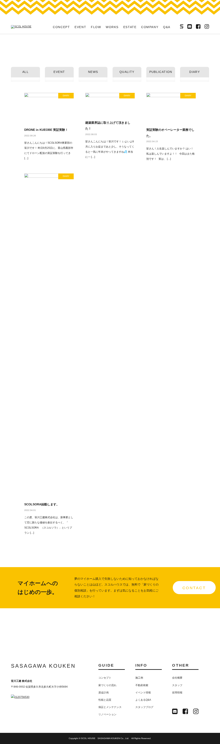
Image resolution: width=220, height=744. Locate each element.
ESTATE (130, 27)
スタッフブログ (144, 707)
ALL (25, 72)
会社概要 (177, 677)
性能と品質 (104, 699)
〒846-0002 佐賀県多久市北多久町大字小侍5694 (39, 686)
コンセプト (104, 677)
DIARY (194, 72)
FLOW (96, 27)
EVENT (80, 27)
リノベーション (107, 714)
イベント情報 (143, 692)
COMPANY (150, 27)
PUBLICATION (160, 72)
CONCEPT (61, 27)
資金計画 (103, 692)
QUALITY (126, 72)
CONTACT (194, 588)
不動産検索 (141, 685)
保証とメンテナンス (110, 707)
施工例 (139, 677)
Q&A (166, 27)
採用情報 (177, 692)
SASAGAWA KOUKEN (43, 666)
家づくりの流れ (107, 685)
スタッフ (177, 685)
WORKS (112, 27)
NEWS (93, 72)
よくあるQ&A (143, 699)
